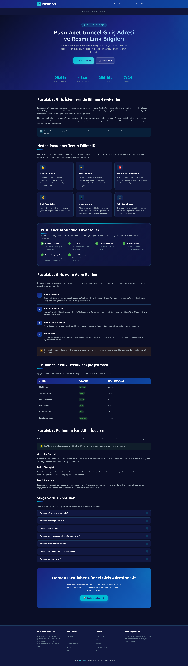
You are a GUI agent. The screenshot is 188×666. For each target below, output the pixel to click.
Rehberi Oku (107, 60)
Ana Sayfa (69, 636)
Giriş (115, 4)
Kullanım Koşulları (102, 647)
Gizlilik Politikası (101, 651)
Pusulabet (82, 660)
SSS (142, 4)
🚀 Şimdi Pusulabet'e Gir (94, 598)
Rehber (136, 4)
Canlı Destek (100, 636)
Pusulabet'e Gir (85, 60)
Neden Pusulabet (125, 4)
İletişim (148, 4)
